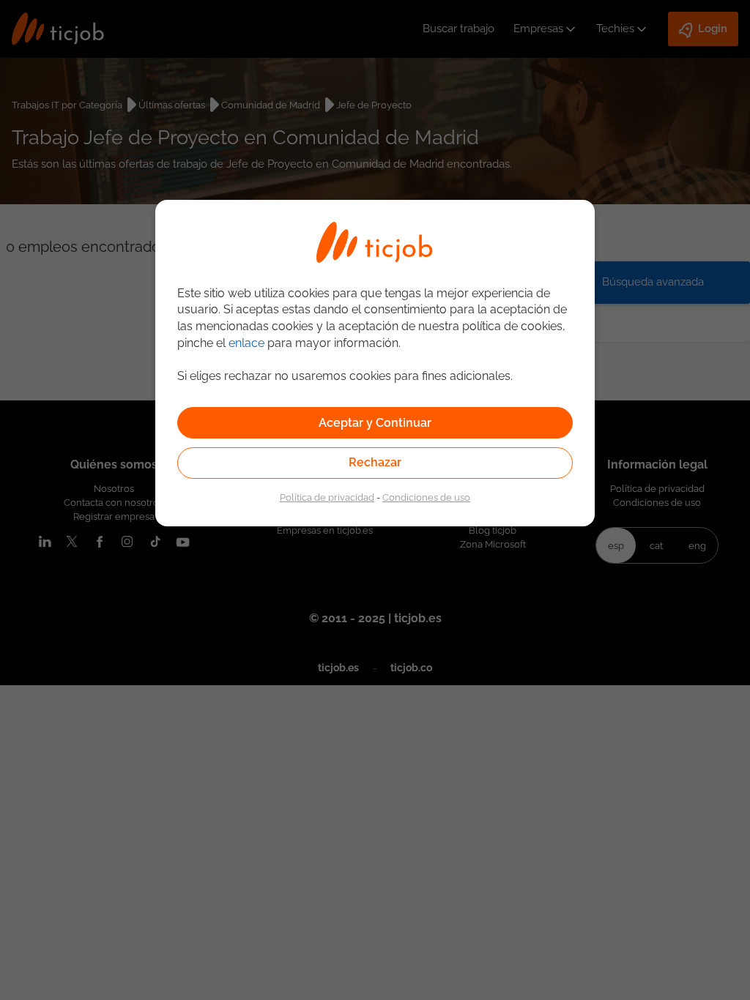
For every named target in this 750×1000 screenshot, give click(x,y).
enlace (246, 343)
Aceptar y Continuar (375, 423)
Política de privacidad (327, 497)
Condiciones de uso (426, 497)
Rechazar (375, 462)
